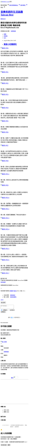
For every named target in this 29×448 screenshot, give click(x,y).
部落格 (5, 36)
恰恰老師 (3, 282)
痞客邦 (12, 291)
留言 (15, 291)
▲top (2, 299)
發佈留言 (3, 311)
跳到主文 (3, 19)
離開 (9, 445)
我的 (12, 377)
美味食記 (12, 295)
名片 (5, 37)
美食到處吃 (13, 297)
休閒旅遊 (13, 31)
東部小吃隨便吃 (10, 44)
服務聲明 (17, 426)
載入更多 (3, 302)
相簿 (5, 34)
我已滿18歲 (3, 445)
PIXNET (7, 425)
